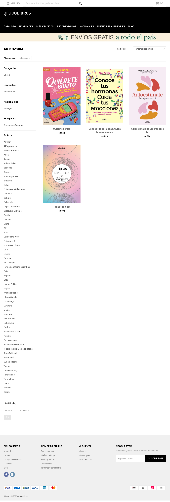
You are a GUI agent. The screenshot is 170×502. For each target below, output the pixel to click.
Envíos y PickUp (48, 459)
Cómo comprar (47, 451)
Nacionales (87, 26)
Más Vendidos (45, 26)
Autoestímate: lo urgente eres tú (147, 131)
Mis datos (83, 451)
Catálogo (10, 26)
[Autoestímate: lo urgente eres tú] (147, 96)
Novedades (26, 26)
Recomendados (66, 26)
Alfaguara (24, 58)
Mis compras (84, 455)
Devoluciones (46, 464)
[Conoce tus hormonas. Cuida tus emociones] (105, 96)
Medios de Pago (48, 455)
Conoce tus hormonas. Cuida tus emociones (104, 131)
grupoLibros (9, 451)
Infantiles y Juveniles (111, 26)
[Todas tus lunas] (62, 174)
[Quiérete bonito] (62, 96)
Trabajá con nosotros (13, 459)
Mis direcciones (85, 459)
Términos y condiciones (51, 468)
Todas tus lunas (62, 206)
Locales (7, 455)
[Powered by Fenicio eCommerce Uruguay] (161, 496)
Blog (131, 26)
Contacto (7, 464)
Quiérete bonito (61, 129)
